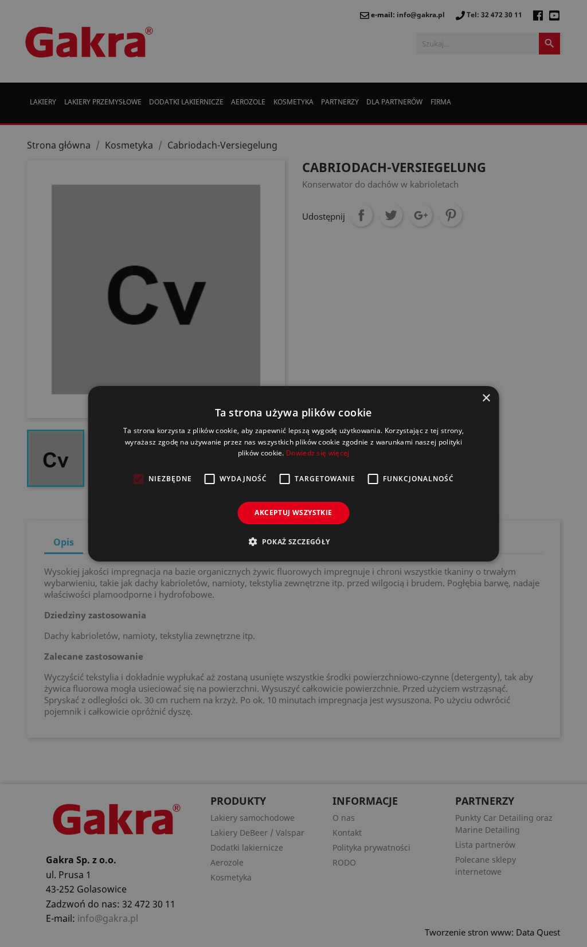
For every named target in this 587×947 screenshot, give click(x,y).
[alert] (293, 473)
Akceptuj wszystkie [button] (293, 512)
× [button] (486, 397)
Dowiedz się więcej (317, 453)
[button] (293, 541)
